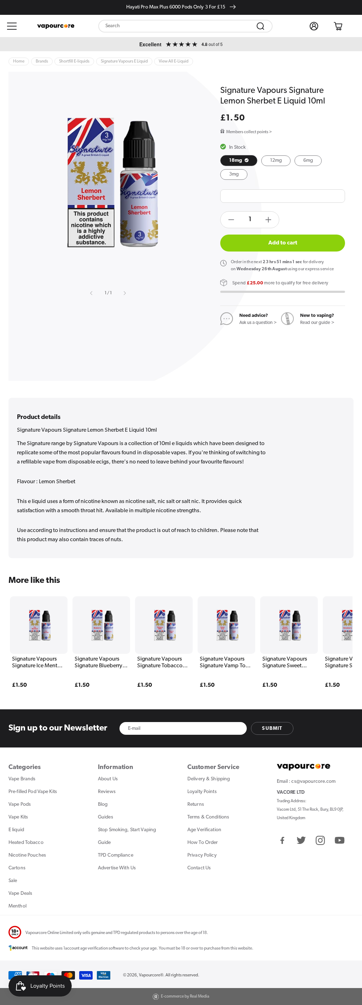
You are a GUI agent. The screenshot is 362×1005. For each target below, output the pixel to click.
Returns (195, 804)
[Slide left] (91, 293)
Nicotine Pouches (27, 855)
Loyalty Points (202, 791)
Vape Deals (20, 893)
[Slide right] (124, 293)
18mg (236, 160)
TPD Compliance (115, 855)
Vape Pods (19, 804)
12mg (276, 160)
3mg (234, 174)
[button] (12, 26)
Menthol (17, 906)
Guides (105, 817)
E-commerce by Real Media (185, 996)
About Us (108, 779)
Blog (102, 804)
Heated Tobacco (25, 842)
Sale (12, 880)
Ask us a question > (258, 322)
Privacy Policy (202, 855)
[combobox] (185, 26)
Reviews (107, 791)
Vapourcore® (151, 975)
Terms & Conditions (208, 817)
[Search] (260, 26)
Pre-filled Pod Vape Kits (32, 791)
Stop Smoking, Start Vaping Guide (127, 836)
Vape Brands (21, 779)
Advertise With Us (117, 868)
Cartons (16, 868)
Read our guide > (317, 322)
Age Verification (204, 830)
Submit (272, 728)
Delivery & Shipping (208, 779)
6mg (308, 160)
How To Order (202, 842)
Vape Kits (18, 817)
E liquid (16, 830)
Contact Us (199, 868)
